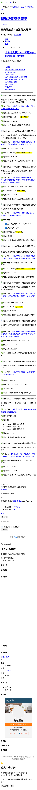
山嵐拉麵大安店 (11, 82)
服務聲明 (22, 759)
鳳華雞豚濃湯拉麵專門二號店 (16, 77)
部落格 (7, 41)
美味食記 (17, 507)
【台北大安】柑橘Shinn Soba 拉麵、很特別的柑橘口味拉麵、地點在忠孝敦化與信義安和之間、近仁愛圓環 (18, 180)
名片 (6, 44)
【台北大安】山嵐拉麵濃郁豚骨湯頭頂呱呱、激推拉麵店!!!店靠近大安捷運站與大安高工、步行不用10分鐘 (18, 334)
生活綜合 (17, 35)
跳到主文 (4, 24)
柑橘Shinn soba (10, 72)
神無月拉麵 (9, 75)
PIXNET (9, 757)
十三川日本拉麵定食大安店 (15, 79)
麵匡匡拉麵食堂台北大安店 (15, 70)
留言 (20, 501)
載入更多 (4, 517)
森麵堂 (7, 67)
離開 (11, 786)
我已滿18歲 (5, 786)
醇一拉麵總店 (10, 89)
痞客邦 (15, 501)
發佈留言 (4, 529)
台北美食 (17, 509)
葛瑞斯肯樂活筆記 (14, 19)
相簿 (6, 39)
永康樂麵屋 (9, 84)
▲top (3, 513)
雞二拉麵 (8, 87)
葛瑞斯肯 (4, 489)
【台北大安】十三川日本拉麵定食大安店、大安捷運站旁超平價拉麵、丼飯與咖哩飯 (18, 296)
